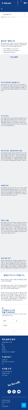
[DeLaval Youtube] (18, 391)
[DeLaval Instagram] (14, 391)
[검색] (2, 9)
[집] (6, 2)
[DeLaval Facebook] (9, 391)
